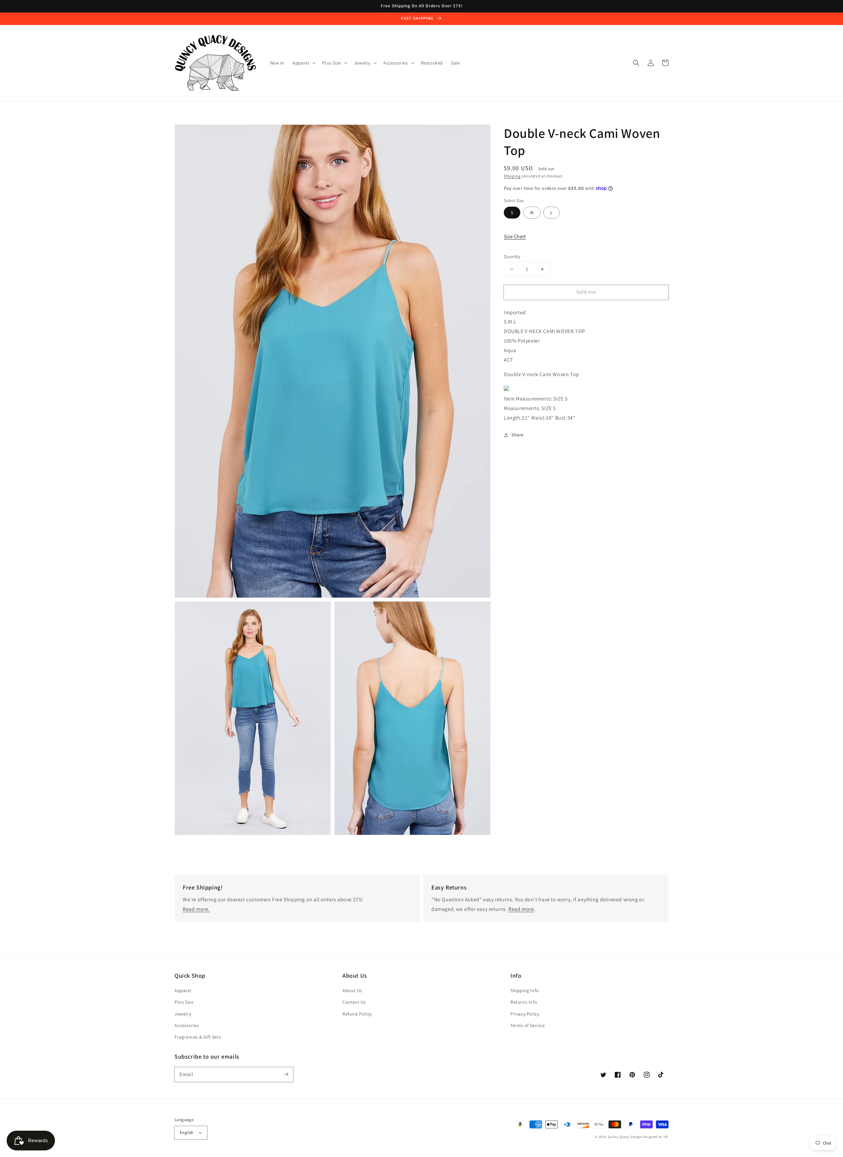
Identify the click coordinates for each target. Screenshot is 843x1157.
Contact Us (354, 1002)
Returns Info (523, 1002)
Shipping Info (524, 990)
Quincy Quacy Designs (625, 1137)
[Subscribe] (286, 1074)
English (187, 1132)
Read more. (196, 909)
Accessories (187, 1025)
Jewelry (183, 1014)
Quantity (512, 256)
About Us (352, 990)
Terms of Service (527, 1025)
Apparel (183, 990)
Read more (521, 909)
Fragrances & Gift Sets (198, 1037)
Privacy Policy (524, 1014)
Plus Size (184, 1002)
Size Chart (515, 236)
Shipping (512, 175)
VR (665, 1137)
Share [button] (517, 435)
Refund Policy (357, 1014)
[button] (636, 63)
